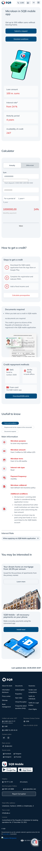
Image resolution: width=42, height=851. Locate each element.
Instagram (8, 757)
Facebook (8, 754)
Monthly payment (9, 213)
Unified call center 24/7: (9, 718)
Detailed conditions (21, 39)
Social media (6, 750)
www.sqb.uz (6, 834)
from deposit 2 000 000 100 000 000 (19, 183)
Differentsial (30, 165)
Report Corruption (19, 794)
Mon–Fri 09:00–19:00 (31, 725)
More (21, 226)
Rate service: (6, 743)
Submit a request (21, 31)
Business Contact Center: (32, 718)
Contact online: (7, 734)
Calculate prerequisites (21, 295)
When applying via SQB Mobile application (19, 538)
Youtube (18, 757)
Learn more (21, 582)
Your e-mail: (6, 810)
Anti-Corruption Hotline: (9, 786)
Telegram (18, 754)
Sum (4, 172)
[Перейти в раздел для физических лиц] (6, 2)
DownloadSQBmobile (21, 396)
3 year (5, 202)
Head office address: (8, 803)
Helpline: (5, 779)
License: (4, 817)
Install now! (21, 629)
